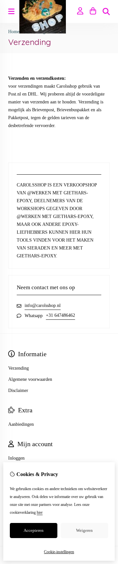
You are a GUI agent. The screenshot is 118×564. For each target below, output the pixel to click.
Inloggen (16, 458)
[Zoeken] (106, 11)
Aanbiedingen (21, 424)
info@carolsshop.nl (43, 305)
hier (40, 512)
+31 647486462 (60, 315)
